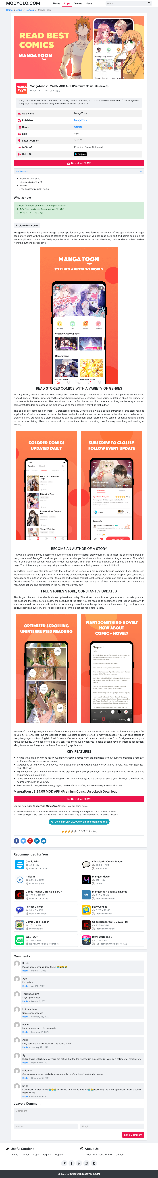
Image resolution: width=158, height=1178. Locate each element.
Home (56, 3)
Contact (120, 1154)
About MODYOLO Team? (99, 1154)
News (89, 3)
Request (47, 1154)
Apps (67, 3)
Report (59, 1154)
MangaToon (80, 120)
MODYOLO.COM (23, 3)
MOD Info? (22, 171)
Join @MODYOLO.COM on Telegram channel (81, 821)
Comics (78, 126)
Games (78, 3)
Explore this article (27, 225)
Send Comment (133, 1134)
